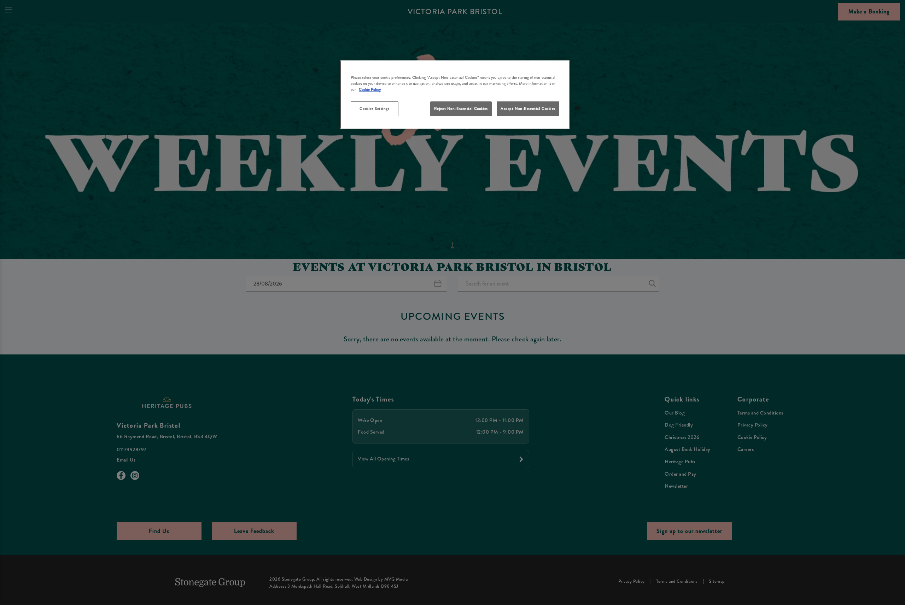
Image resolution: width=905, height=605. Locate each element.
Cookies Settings (374, 108)
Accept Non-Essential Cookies (528, 108)
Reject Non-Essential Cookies (461, 108)
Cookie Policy (370, 89)
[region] (455, 94)
